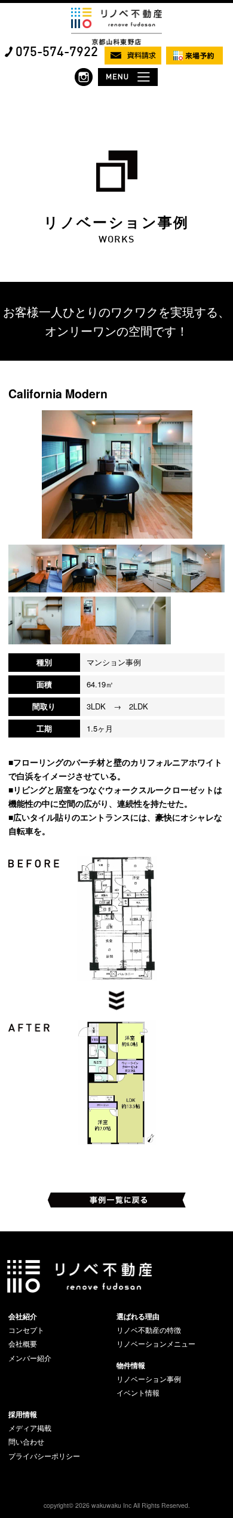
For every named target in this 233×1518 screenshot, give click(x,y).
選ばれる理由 (138, 1316)
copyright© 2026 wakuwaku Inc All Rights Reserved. (117, 1505)
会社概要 (22, 1343)
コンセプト (26, 1329)
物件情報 (130, 1365)
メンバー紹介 (29, 1358)
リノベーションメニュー (155, 1343)
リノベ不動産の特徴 (148, 1329)
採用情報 (22, 1414)
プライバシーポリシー (44, 1455)
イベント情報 (138, 1392)
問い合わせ (26, 1441)
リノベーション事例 (148, 1378)
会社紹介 (22, 1316)
